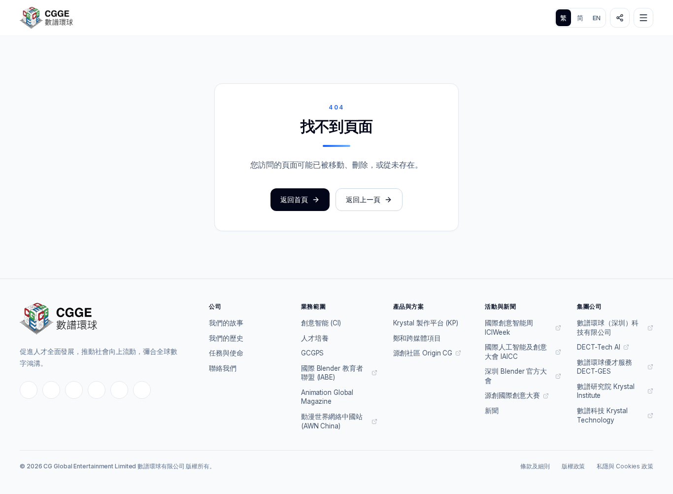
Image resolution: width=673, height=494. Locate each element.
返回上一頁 (363, 199)
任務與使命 (226, 353)
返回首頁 (294, 199)
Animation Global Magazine (327, 397)
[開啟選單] (643, 18)
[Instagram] (51, 390)
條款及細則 (535, 466)
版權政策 (573, 466)
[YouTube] (74, 390)
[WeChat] (96, 390)
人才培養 (315, 338)
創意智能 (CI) (321, 323)
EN (597, 18)
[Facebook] (28, 390)
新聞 (492, 411)
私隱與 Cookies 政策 (625, 466)
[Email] (142, 390)
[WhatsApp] (119, 390)
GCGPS (312, 353)
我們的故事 (226, 323)
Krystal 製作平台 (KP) (425, 323)
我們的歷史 (226, 338)
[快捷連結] (620, 18)
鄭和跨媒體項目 (417, 338)
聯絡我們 (222, 368)
